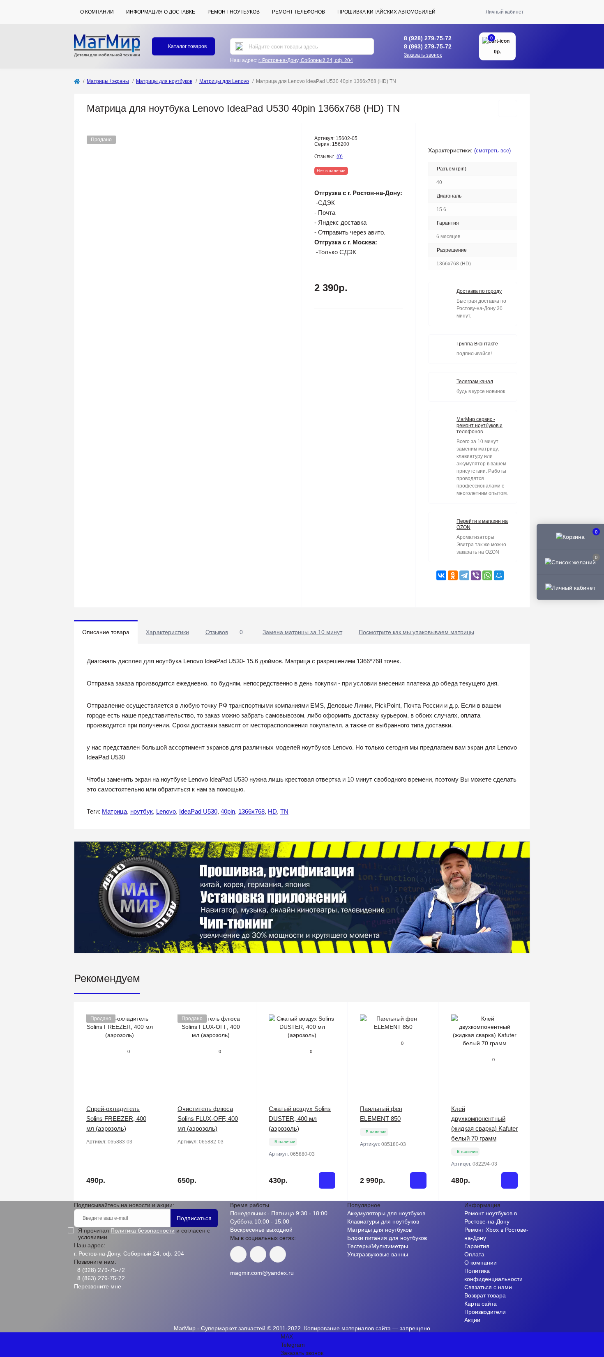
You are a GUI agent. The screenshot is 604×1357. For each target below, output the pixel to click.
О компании (97, 12)
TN (284, 811)
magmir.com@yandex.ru (262, 1273)
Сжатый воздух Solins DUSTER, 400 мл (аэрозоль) (300, 1118)
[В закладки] (507, 108)
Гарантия (476, 1246)
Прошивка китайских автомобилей (386, 12)
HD (272, 811)
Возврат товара (485, 1295)
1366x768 (251, 811)
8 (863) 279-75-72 (428, 46)
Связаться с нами (488, 1287)
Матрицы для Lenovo (224, 81)
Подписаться (194, 1218)
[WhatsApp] (487, 575)
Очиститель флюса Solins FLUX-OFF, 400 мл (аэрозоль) (208, 1118)
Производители (485, 1312)
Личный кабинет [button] (505, 12)
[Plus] (331, 1213)
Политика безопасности (143, 1230)
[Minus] (273, 1213)
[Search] (239, 46)
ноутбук (141, 811)
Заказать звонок (423, 55)
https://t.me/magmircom (258, 1254)
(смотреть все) (492, 150)
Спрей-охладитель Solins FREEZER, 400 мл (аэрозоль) (116, 1118)
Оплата (474, 1254)
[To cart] (327, 1180)
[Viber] (476, 575)
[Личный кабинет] (570, 587)
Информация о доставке (160, 12)
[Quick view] (153, 1014)
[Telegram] (464, 575)
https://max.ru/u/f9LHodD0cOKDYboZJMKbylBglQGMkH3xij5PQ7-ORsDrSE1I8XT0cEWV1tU (278, 1254)
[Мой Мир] (499, 575)
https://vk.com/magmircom (238, 1254)
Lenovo (166, 811)
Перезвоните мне (97, 1286)
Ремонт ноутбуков (233, 12)
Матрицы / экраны (108, 81)
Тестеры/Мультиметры (377, 1246)
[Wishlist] (153, 1030)
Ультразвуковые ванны (377, 1254)
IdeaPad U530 (198, 811)
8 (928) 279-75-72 (428, 38)
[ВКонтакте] (441, 575)
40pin (228, 811)
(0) (340, 156)
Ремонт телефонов (298, 12)
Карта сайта (480, 1303)
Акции (472, 1320)
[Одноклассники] (453, 575)
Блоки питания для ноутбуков (387, 1238)
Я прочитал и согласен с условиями (144, 1233)
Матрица (114, 811)
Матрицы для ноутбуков (164, 81)
